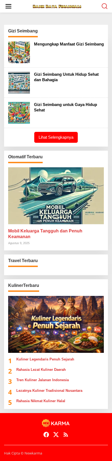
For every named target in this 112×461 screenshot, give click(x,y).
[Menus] (8, 6)
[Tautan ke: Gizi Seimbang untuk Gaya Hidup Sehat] (19, 112)
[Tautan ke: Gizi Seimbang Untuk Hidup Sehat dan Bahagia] (19, 82)
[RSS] (65, 434)
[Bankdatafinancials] (57, 6)
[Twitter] (56, 434)
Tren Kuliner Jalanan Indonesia (42, 380)
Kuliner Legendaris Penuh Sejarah (45, 359)
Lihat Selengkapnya (56, 137)
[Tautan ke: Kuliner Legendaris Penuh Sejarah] (56, 324)
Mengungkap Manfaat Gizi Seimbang (69, 44)
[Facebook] (46, 434)
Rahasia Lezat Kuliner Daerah (41, 370)
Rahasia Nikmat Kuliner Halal (40, 401)
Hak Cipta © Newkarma (23, 453)
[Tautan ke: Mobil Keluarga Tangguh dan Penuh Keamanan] (56, 195)
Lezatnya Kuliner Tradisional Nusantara (49, 391)
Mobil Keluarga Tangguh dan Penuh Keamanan (45, 234)
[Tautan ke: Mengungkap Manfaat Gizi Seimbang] (19, 51)
